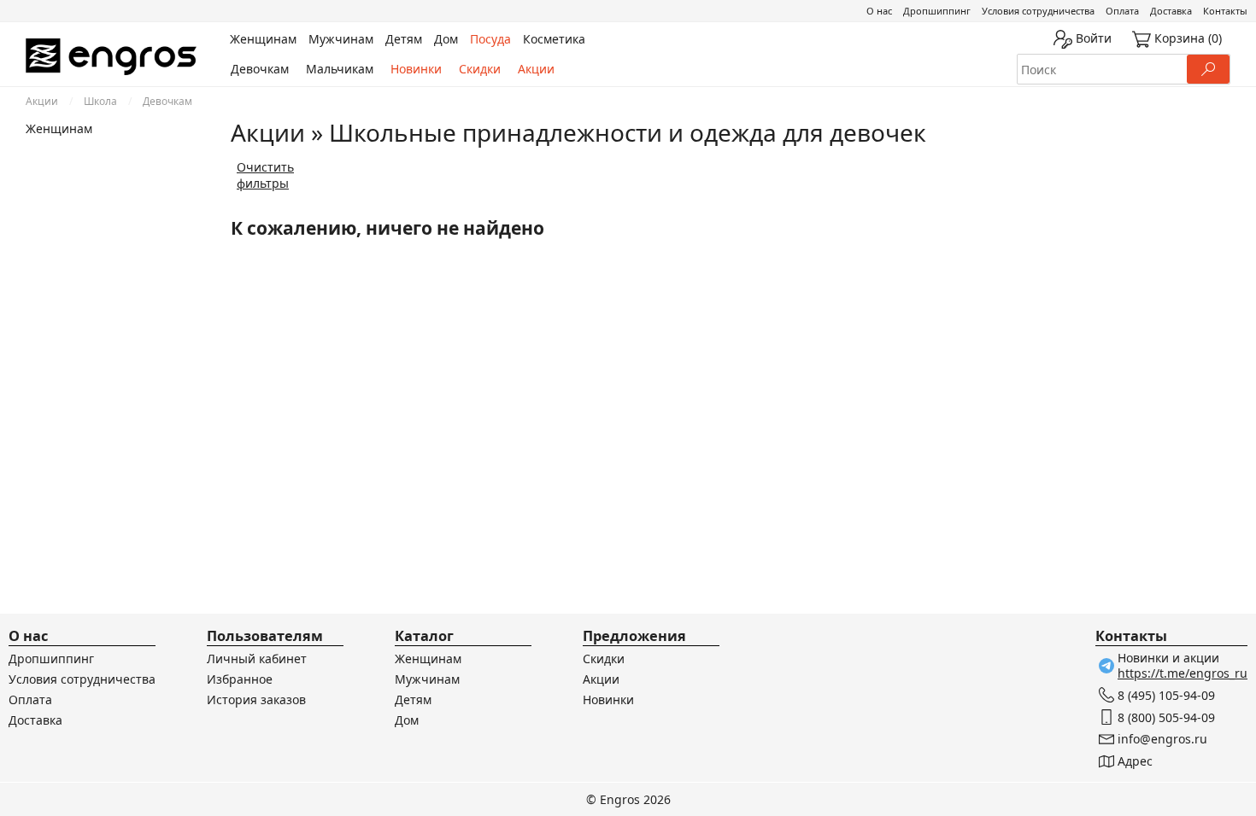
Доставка (1171, 10)
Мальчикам (339, 69)
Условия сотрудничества (1038, 10)
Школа (100, 101)
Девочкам (260, 69)
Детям (413, 699)
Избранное (240, 679)
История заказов (256, 699)
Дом (407, 720)
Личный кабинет (257, 658)
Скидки (480, 69)
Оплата (1122, 10)
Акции (536, 69)
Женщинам (59, 128)
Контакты (1225, 10)
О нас (879, 10)
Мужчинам (427, 679)
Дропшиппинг (937, 10)
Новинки (416, 69)
